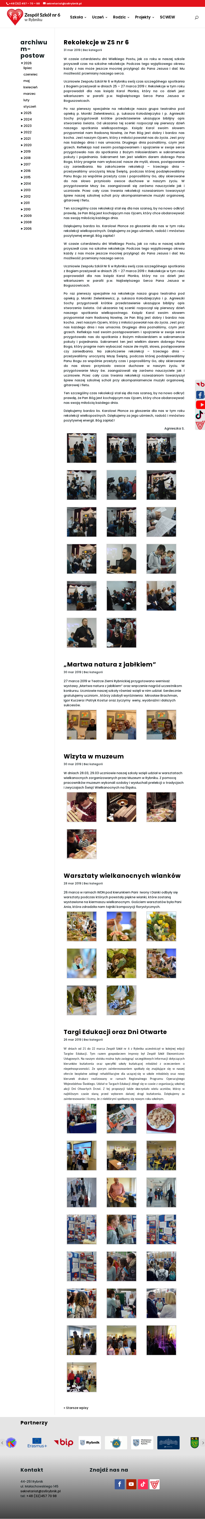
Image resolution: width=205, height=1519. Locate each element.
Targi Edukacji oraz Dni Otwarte (115, 1032)
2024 (28, 119)
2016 (27, 170)
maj (26, 81)
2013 (27, 190)
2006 (28, 228)
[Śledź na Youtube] (131, 1484)
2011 (27, 203)
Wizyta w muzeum (94, 756)
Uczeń (98, 18)
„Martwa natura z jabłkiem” (110, 664)
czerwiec (30, 74)
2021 (27, 138)
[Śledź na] (155, 1484)
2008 (28, 222)
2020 (28, 145)
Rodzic (119, 18)
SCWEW (167, 18)
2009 (28, 215)
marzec (29, 93)
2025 (28, 113)
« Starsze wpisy (76, 1408)
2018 (27, 158)
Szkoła (76, 18)
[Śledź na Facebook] (120, 1484)
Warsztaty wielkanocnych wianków (122, 875)
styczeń (29, 106)
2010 (27, 209)
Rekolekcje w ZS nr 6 (96, 42)
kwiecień (30, 87)
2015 (27, 177)
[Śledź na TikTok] (143, 1484)
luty (26, 100)
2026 (28, 63)
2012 (27, 196)
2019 (27, 151)
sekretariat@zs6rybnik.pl (40, 1491)
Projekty (143, 18)
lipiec (27, 68)
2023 (28, 126)
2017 (27, 164)
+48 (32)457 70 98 (41, 1496)
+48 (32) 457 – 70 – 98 (24, 3)
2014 (27, 183)
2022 (28, 132)
